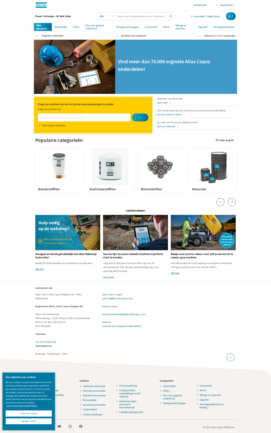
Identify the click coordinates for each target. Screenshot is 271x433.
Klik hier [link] (39, 269)
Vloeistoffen (61, 27)
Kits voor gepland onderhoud (94, 27)
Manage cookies (28, 421)
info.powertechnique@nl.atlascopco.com (124, 314)
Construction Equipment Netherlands (122, 326)
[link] (77, 5)
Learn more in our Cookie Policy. (21, 405)
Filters (76, 27)
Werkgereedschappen (127, 27)
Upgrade (202, 27)
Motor (166, 27)
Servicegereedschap (223, 27)
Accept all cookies (28, 413)
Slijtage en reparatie (180, 27)
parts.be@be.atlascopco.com (117, 298)
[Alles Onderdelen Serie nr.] (135, 16)
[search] (171, 16)
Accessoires (151, 27)
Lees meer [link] (108, 277)
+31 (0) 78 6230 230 (45, 341)
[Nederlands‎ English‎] (227, 5)
